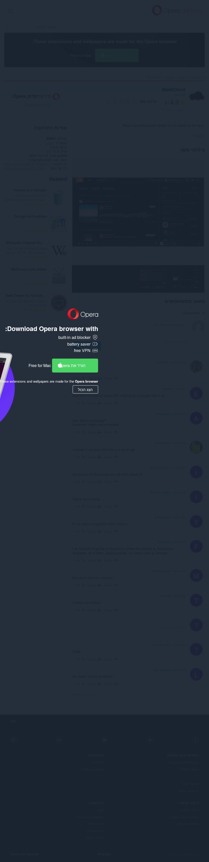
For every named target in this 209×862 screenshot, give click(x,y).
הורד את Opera (72, 365)
